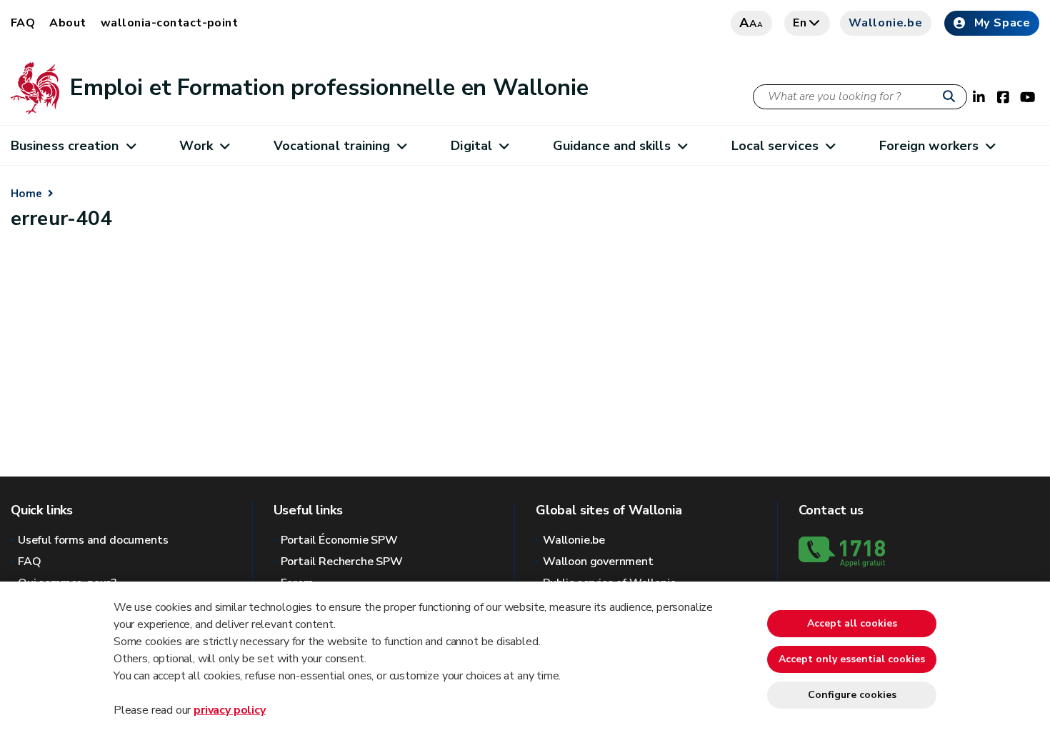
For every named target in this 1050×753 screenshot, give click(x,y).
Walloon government (598, 561)
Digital (471, 145)
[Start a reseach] (952, 97)
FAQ (23, 23)
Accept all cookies (852, 623)
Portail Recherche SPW (342, 561)
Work (195, 145)
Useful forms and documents (93, 540)
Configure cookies (852, 695)
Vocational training (332, 145)
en (800, 23)
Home (26, 193)
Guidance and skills (612, 145)
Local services (775, 145)
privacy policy (229, 710)
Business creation (65, 145)
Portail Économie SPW (339, 540)
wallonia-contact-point (170, 23)
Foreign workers (929, 145)
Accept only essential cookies (852, 659)
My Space (1002, 23)
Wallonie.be (886, 23)
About (67, 23)
